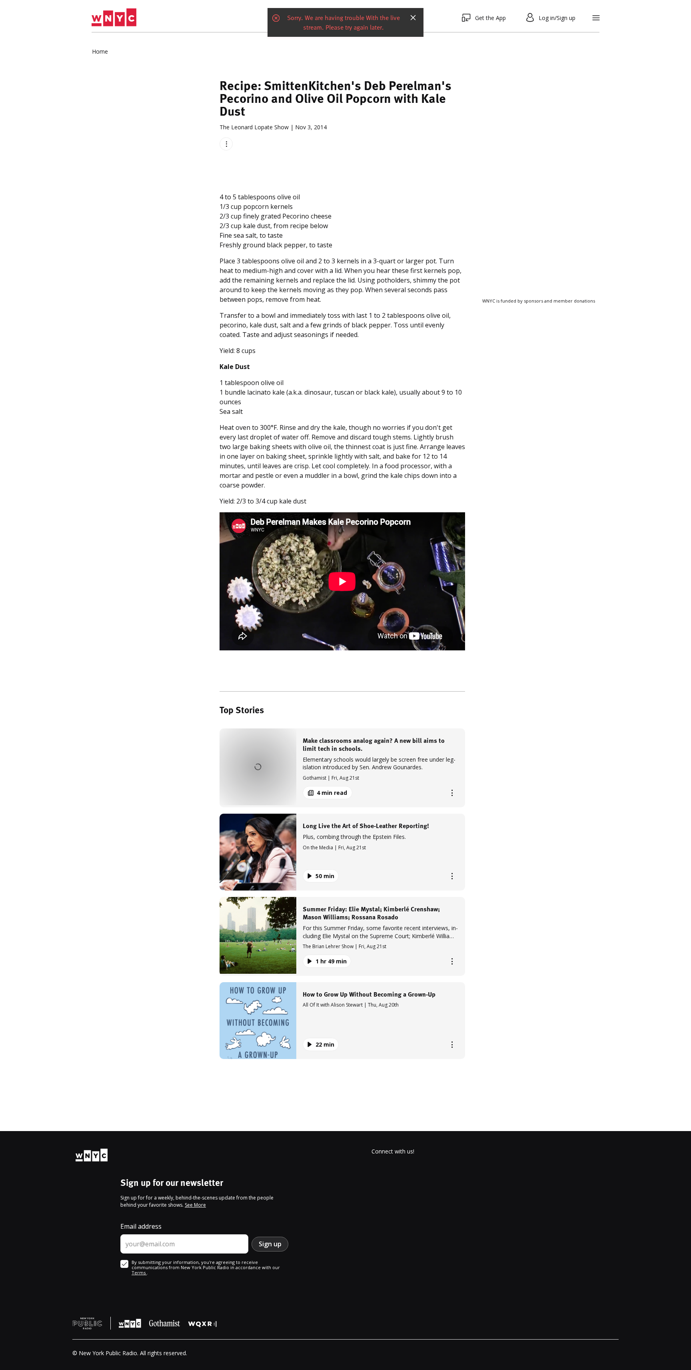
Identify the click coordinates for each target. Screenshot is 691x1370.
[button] (342, 767)
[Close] (413, 17)
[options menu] (226, 143)
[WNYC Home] (114, 17)
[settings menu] (596, 17)
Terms (139, 1273)
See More (195, 1205)
